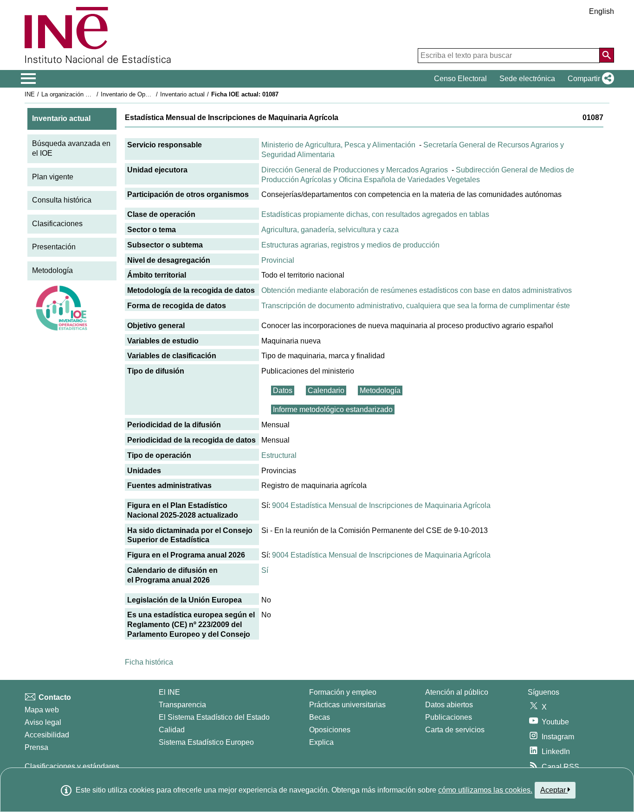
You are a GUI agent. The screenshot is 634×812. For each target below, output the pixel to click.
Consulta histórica (61, 200)
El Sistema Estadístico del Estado (214, 717)
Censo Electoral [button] (460, 78)
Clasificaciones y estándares (72, 766)
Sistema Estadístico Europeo (206, 742)
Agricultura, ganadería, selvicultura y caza (330, 230)
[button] (589, 78)
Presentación (54, 247)
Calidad (172, 730)
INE (30, 94)
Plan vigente (52, 177)
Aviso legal (43, 722)
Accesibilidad (47, 735)
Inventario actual (182, 94)
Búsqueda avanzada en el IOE (71, 148)
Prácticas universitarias (347, 705)
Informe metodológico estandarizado (333, 409)
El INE (169, 692)
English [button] (601, 11)
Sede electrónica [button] (527, 78)
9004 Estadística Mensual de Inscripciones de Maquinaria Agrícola (381, 505)
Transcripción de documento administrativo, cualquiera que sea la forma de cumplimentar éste (415, 306)
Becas (319, 717)
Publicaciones (448, 717)
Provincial (277, 260)
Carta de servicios (455, 730)
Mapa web (42, 710)
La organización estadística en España (93, 94)
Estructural (279, 455)
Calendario (326, 390)
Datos (282, 390)
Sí (264, 570)
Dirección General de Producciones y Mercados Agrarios (354, 170)
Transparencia (182, 705)
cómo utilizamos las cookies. (485, 790)
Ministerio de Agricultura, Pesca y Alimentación (338, 145)
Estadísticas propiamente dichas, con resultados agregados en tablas (375, 214)
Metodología (52, 270)
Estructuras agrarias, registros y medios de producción (350, 245)
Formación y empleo (342, 692)
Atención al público (456, 692)
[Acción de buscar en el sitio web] (606, 55)
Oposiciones (329, 730)
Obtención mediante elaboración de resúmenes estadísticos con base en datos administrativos (416, 290)
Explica (321, 742)
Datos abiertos (449, 705)
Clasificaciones (57, 224)
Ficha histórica (149, 662)
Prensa (36, 747)
